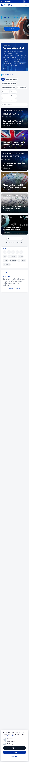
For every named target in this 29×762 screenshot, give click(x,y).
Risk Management (12, 256)
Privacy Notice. (11, 736)
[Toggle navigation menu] (26, 5)
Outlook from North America (9, 96)
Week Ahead (5, 91)
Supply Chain (13, 260)
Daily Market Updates (11, 79)
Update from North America (9, 83)
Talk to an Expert (14, 288)
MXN (5, 256)
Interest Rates (7, 264)
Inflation (23, 260)
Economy (6, 260)
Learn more (14, 756)
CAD (21, 252)
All (3, 79)
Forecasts (13, 91)
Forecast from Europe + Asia (9, 100)
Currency (21, 256)
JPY (17, 252)
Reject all (14, 748)
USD (5, 252)
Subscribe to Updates (12, 28)
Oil (18, 260)
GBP (13, 252)
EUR (9, 252)
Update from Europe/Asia (8, 87)
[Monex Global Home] (7, 5)
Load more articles (13, 238)
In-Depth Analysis (21, 87)
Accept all (14, 752)
